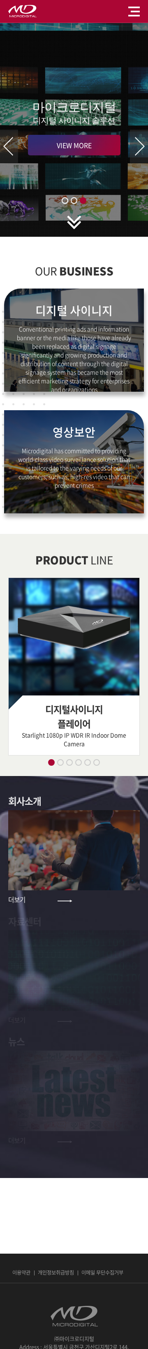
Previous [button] (9, 146)
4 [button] (78, 762)
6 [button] (96, 762)
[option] (74, 130)
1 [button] (65, 200)
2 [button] (74, 200)
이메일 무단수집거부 (102, 1272)
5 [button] (87, 762)
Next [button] (139, 146)
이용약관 (21, 1272)
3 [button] (83, 200)
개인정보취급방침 (56, 1272)
